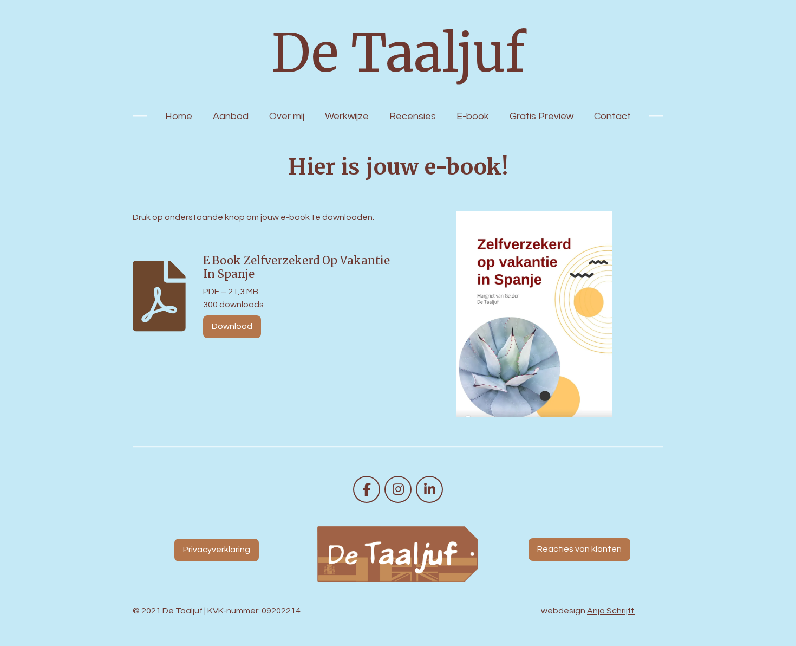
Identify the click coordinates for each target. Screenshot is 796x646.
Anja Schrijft (611, 610)
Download (232, 326)
